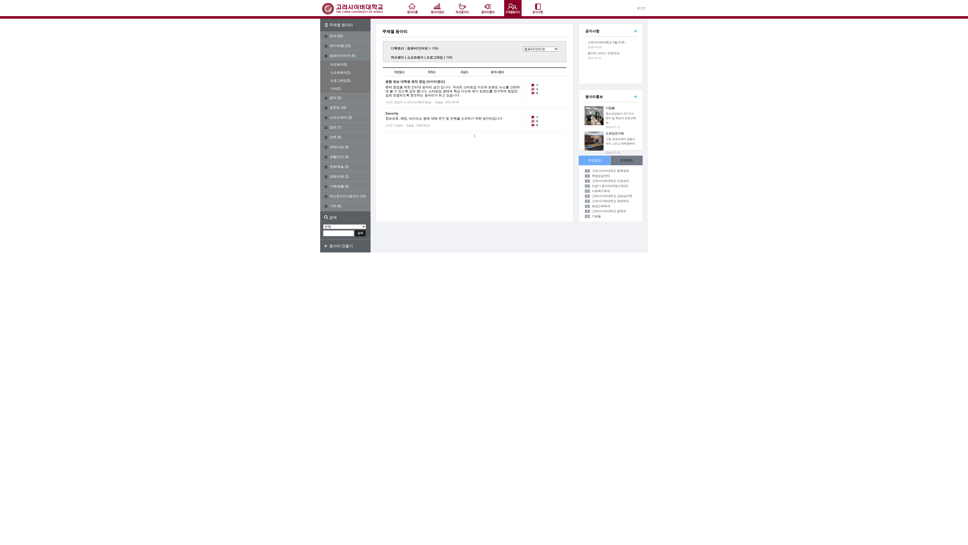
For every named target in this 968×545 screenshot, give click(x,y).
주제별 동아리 (341, 25)
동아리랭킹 (437, 8)
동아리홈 (412, 8)
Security (391, 113)
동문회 (335, 108)
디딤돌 (610, 108)
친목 (333, 137)
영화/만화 (337, 176)
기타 (333, 89)
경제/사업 (337, 147)
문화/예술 (337, 167)
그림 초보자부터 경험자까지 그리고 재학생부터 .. (620, 144)
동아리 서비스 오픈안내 (603, 53)
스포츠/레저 (338, 117)
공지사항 (538, 8)
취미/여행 (337, 46)
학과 (333, 36)
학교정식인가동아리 (344, 196)
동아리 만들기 (341, 246)
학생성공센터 (601, 176)
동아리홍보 (488, 8)
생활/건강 (337, 157)
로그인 (641, 8)
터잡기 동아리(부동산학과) (610, 186)
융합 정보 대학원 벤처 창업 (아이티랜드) (415, 82)
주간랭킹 (594, 160)
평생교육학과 (601, 206)
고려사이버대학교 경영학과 (610, 201)
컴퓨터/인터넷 (340, 56)
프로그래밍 (338, 81)
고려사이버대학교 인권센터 (610, 181)
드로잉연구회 (615, 133)
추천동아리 (462, 8)
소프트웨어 (338, 72)
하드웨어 (336, 64)
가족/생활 (337, 186)
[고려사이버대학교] (352, 13)
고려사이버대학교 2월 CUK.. (607, 42)
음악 (333, 98)
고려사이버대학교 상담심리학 (612, 196)
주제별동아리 (513, 8)
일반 (333, 127)
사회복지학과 (601, 191)
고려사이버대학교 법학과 (609, 211)
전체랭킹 (626, 160)
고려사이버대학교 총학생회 (610, 171)
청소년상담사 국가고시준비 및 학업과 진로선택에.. (621, 118)
